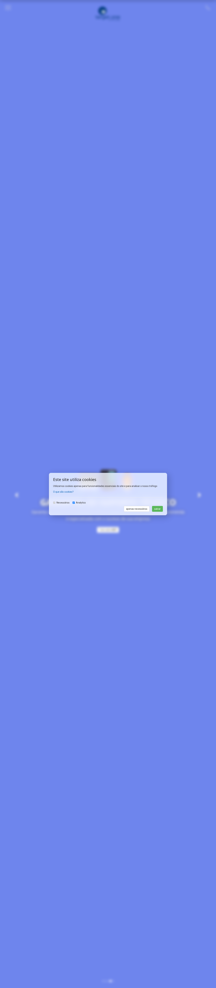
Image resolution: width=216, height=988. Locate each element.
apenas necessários (136, 508)
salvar (157, 508)
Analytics (81, 502)
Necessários (63, 502)
